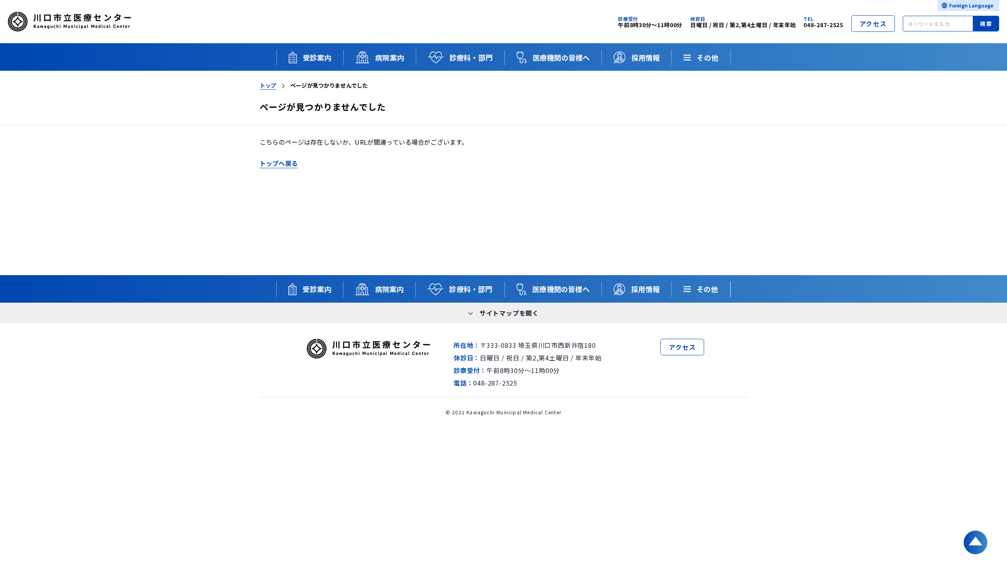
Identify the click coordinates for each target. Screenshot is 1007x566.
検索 (986, 24)
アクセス (873, 23)
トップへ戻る (279, 163)
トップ (268, 85)
